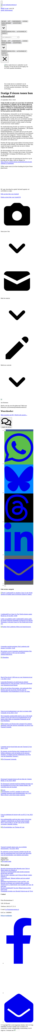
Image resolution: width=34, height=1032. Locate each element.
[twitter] (18, 993)
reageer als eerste (6, 427)
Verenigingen (20, 100)
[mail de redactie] (18, 1022)
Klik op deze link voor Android (10, 194)
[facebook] (18, 963)
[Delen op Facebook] (5, 430)
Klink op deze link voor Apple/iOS (11, 197)
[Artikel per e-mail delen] (18, 584)
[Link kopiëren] (5, 585)
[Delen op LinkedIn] (18, 554)
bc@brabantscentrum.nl (12, 909)
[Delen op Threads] (18, 521)
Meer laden (4, 858)
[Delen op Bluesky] (18, 492)
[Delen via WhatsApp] (18, 463)
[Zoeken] (18, 37)
